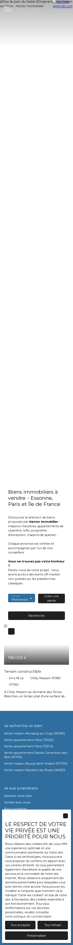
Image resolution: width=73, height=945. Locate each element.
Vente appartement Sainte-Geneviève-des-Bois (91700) (36, 755)
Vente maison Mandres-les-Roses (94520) (34, 770)
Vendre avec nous (17, 802)
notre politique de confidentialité (28, 916)
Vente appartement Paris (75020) (29, 740)
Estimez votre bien (18, 796)
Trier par (15, 596)
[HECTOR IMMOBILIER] (63, 9)
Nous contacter (15, 809)
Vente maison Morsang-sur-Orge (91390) (34, 733)
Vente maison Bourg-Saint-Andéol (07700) (35, 763)
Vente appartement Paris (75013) (28, 746)
